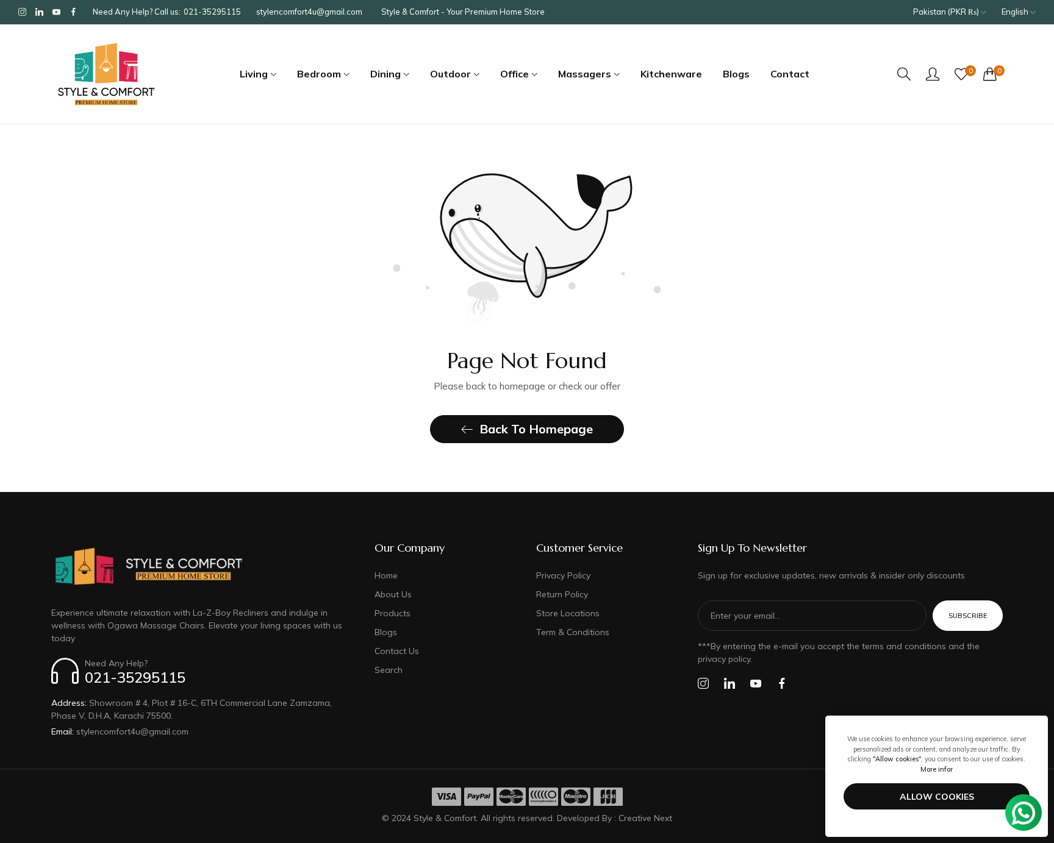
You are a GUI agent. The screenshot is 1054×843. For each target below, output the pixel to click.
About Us (393, 594)
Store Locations (568, 613)
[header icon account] (932, 73)
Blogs (386, 632)
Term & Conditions (572, 632)
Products (392, 613)
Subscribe (967, 615)
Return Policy (562, 594)
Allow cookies (937, 796)
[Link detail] (22, 12)
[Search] (904, 74)
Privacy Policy (563, 575)
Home (386, 575)
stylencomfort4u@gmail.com (119, 731)
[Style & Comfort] (106, 74)
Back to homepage (536, 428)
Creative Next (645, 818)
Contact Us (397, 651)
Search (389, 669)
